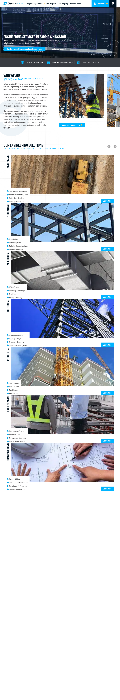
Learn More (107, 201)
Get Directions (112, 3)
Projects (51, 3)
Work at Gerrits (75, 3)
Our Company (63, 3)
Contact (101, 3)
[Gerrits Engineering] (14, 3)
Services (35, 3)
